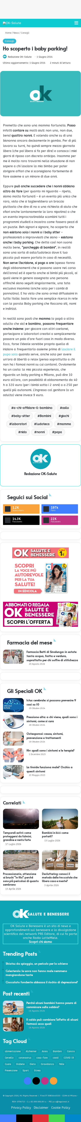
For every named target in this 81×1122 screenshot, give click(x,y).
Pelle (61, 1064)
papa (58, 432)
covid (55, 1057)
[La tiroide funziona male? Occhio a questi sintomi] (13, 772)
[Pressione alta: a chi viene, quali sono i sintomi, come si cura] (13, 722)
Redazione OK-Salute (19, 57)
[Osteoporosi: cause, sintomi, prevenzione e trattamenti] (13, 739)
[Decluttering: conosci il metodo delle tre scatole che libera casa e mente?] (60, 860)
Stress (37, 1070)
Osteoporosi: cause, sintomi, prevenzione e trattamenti (45, 736)
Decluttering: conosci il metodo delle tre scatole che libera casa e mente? (59, 877)
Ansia (45, 1051)
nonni (41, 432)
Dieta (33, 1064)
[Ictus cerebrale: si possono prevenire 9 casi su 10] (13, 705)
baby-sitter (22, 416)
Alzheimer (31, 1051)
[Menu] (76, 24)
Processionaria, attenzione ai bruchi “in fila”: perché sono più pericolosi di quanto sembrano (21, 879)
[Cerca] (70, 24)
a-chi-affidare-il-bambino (33, 408)
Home (8, 33)
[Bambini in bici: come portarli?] (60, 819)
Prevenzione (11, 1070)
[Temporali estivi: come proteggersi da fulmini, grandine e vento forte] (21, 819)
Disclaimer (41, 1107)
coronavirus (25, 1057)
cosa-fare (41, 1057)
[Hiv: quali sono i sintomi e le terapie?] (13, 755)
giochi (65, 416)
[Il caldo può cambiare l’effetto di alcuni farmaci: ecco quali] (13, 1024)
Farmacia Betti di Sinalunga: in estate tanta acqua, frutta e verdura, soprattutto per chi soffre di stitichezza (52, 656)
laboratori (19, 424)
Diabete (20, 1064)
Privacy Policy (21, 1107)
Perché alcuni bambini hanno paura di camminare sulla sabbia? (51, 1005)
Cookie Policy (60, 1107)
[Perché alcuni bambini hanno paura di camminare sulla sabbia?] (13, 1008)
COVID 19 (69, 1057)
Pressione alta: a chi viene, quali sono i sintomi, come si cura (52, 719)
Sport (26, 1070)
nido (24, 432)
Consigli (25, 33)
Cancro (71, 1051)
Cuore (8, 1064)
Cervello (9, 1057)
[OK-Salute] (12, 23)
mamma (65, 424)
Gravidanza (47, 1064)
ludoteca (43, 424)
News (16, 33)
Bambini (45, 416)
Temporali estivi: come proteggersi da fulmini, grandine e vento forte (17, 836)
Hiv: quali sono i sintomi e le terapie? (51, 750)
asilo (65, 408)
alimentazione (13, 1051)
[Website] (40, 480)
